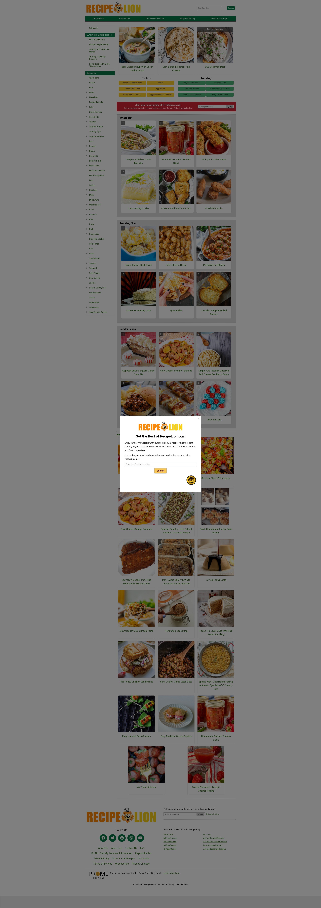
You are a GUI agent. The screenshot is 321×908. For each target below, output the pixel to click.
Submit (160, 470)
